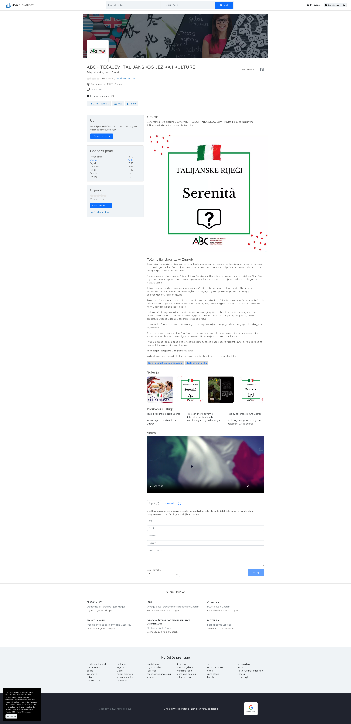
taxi (209, 664)
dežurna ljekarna (185, 667)
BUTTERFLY (213, 620)
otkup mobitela (215, 667)
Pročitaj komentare (99, 212)
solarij (210, 670)
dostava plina (94, 680)
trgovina (181, 664)
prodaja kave (244, 664)
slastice (151, 677)
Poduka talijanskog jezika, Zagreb (204, 420)
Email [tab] (134, 103)
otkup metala (184, 677)
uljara (120, 670)
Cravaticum (213, 602)
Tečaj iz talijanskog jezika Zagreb (163, 413)
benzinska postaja (186, 674)
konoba (211, 677)
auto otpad (213, 674)
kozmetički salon (125, 677)
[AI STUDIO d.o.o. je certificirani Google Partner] (251, 708)
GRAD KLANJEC (94, 602)
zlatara (241, 674)
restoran (241, 667)
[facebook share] (261, 69)
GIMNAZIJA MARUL (96, 620)
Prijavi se (315, 5)
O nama (168, 708)
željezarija (122, 667)
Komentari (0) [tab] (172, 503)
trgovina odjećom (156, 667)
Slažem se (11, 716)
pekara (90, 677)
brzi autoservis (94, 667)
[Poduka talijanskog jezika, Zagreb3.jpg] (190, 390)
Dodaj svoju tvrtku (336, 5)
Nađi (225, 5)
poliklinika (121, 664)
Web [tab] (119, 103)
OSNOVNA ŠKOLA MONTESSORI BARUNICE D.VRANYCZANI (168, 622)
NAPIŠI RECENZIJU (126, 78)
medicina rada (184, 670)
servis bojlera (244, 677)
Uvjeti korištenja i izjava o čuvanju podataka (195, 708)
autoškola (122, 680)
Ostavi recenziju (100, 103)
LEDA (149, 602)
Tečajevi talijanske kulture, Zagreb (244, 413)
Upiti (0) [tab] (154, 503)
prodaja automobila (97, 664)
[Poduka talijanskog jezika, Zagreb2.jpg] (160, 390)
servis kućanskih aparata (250, 670)
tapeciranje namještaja (159, 674)
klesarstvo (92, 674)
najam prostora (125, 674)
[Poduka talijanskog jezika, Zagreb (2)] (251, 390)
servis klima (153, 664)
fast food (151, 670)
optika (90, 670)
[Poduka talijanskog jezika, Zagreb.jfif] (221, 390)
